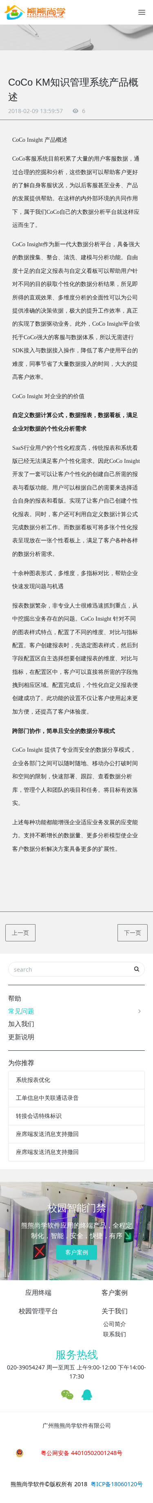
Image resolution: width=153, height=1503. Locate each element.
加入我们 (21, 1023)
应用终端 (38, 1292)
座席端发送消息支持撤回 (47, 1134)
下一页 (132, 932)
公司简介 (114, 1324)
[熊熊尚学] (34, 12)
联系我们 (114, 1334)
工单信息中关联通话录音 (47, 1098)
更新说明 (21, 1036)
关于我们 (115, 1311)
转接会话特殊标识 (39, 1116)
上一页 (20, 932)
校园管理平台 (38, 1311)
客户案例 (76, 1252)
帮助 (14, 998)
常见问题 (21, 1011)
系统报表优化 (33, 1080)
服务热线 (76, 1354)
